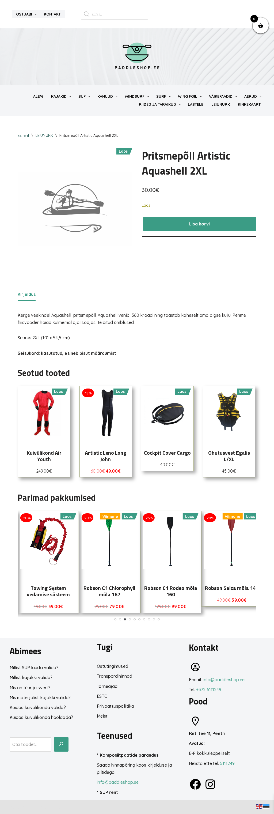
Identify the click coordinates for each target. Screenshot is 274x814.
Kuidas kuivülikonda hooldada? (41, 717)
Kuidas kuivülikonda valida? (38, 707)
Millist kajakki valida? (31, 677)
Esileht (23, 135)
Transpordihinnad (114, 676)
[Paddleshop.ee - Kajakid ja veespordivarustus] (137, 56)
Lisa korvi (199, 224)
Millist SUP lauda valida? (34, 667)
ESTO (102, 696)
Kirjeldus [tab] (27, 294)
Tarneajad (107, 686)
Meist (102, 716)
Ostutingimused (112, 666)
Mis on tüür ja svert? (30, 687)
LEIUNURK (44, 135)
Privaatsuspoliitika (115, 706)
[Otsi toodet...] (61, 744)
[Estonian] (266, 806)
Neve (9, 807)
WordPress (54, 807)
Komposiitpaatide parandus (129, 755)
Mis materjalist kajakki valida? (40, 697)
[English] (259, 806)
